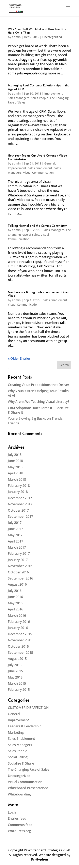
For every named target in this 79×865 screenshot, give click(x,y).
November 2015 (20, 640)
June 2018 (15, 461)
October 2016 (18, 572)
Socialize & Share (21, 763)
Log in (12, 812)
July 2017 (14, 522)
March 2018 (17, 479)
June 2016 (15, 597)
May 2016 (15, 603)
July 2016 (14, 590)
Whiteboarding (19, 794)
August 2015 (17, 658)
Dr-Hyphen (39, 859)
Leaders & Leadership (25, 726)
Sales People (39, 98)
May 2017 (15, 535)
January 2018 (18, 491)
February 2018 (19, 485)
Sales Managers (18, 98)
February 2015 (19, 689)
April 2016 (15, 609)
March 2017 (17, 547)
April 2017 (15, 541)
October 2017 (18, 510)
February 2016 (19, 621)
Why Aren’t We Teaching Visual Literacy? (38, 401)
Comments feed (20, 825)
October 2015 (18, 646)
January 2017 (18, 560)
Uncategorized (52, 37)
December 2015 (20, 634)
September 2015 (20, 652)
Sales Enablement (40, 168)
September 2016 (20, 578)
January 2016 (18, 627)
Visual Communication (38, 172)
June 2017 (15, 529)
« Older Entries (19, 358)
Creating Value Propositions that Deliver (38, 384)
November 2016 (20, 566)
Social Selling (18, 757)
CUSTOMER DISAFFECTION (28, 707)
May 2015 (15, 677)
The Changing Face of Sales (28, 769)
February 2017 (19, 553)
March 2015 (17, 683)
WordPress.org (19, 831)
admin (16, 37)
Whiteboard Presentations (28, 788)
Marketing (16, 732)
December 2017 (20, 498)
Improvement (53, 93)
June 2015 (15, 671)
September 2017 (20, 516)
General (49, 163)
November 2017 (20, 504)
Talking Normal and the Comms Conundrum (37, 226)
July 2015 (14, 665)
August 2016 (17, 584)
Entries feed (17, 818)
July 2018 (14, 454)
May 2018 (15, 467)
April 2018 (15, 473)
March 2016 (17, 615)
